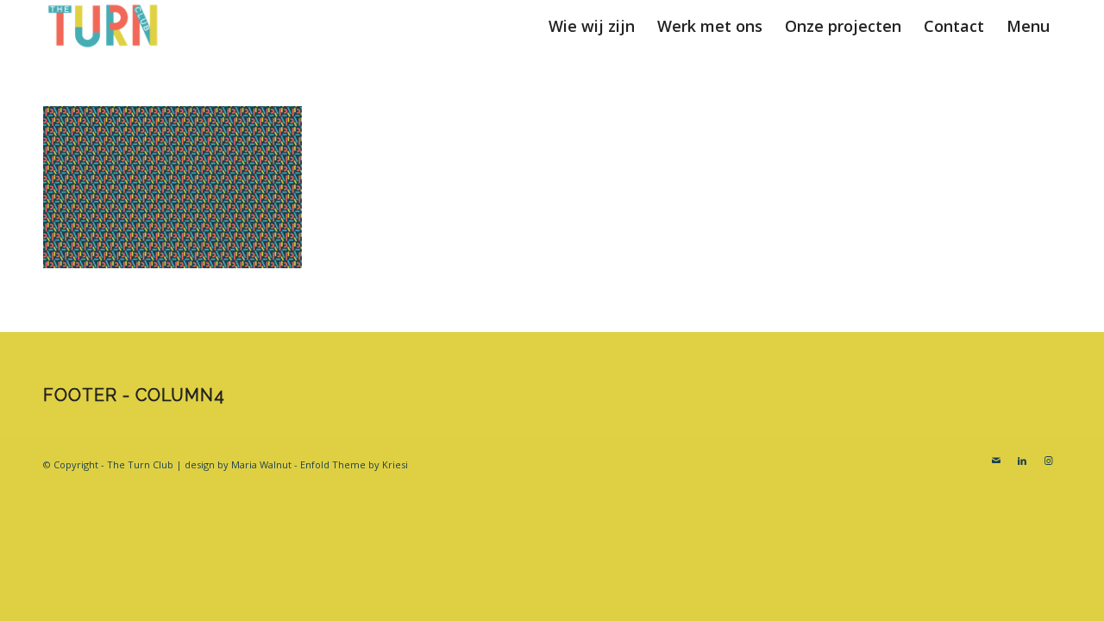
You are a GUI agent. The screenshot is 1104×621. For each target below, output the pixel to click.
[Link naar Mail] (996, 461)
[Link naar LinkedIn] (1022, 461)
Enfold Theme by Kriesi (354, 464)
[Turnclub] (103, 26)
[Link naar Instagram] (1048, 461)
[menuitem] (591, 26)
